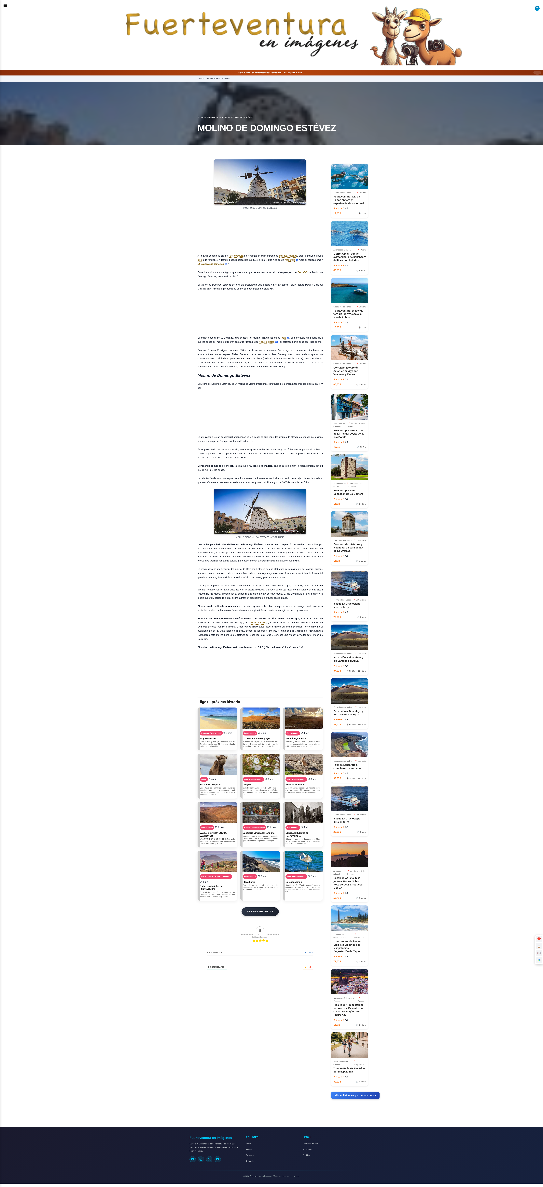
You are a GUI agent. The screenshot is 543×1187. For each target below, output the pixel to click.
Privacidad (307, 1149)
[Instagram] (201, 1159)
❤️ (539, 938)
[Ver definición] (297, 260)
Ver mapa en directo (293, 73)
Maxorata (290, 260)
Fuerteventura (213, 117)
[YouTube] (218, 1159)
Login (310, 952)
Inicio (248, 1143)
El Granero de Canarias (211, 264)
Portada (201, 117)
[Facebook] (192, 1159)
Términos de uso (310, 1143)
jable (283, 338)
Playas (249, 1149)
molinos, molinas (288, 255)
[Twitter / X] (209, 1159)
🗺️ (539, 960)
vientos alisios (266, 342)
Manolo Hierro (258, 622)
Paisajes (250, 1155)
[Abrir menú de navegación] (5, 5)
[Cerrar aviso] (537, 73)
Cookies (306, 1155)
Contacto (250, 1161)
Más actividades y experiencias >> (355, 1095)
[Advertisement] (260, 230)
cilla (200, 260)
